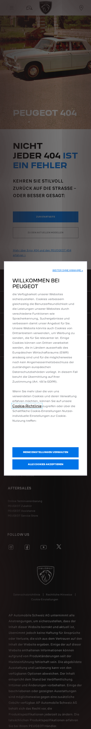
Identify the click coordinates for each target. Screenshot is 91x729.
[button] (67, 270)
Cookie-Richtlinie (26, 406)
